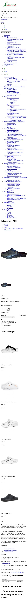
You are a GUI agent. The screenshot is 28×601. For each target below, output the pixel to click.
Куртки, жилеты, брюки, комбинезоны (17, 79)
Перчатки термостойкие (13, 199)
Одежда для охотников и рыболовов (16, 49)
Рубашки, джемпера (12, 162)
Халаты (9, 85)
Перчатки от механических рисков (16, 195)
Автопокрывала (11, 203)
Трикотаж (9, 82)
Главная (6, 224)
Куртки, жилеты (11, 91)
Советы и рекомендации (10, 62)
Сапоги (12, 103)
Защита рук (10, 58)
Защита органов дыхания (13, 184)
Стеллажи (9, 206)
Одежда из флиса (11, 95)
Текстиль (9, 61)
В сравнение (4, 317)
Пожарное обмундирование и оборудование (15, 177)
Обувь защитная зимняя (13, 105)
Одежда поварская (12, 169)
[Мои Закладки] (4, 27)
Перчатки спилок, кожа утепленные (16, 198)
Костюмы (9, 125)
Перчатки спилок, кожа (13, 196)
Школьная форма (8, 64)
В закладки (11, 317)
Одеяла (9, 213)
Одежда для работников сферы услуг (16, 51)
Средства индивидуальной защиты (16, 57)
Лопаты (9, 205)
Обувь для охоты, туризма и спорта (16, 109)
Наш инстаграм (4, 19)
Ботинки (12, 99)
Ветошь (9, 210)
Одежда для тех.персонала (14, 167)
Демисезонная (14, 110)
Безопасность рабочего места (14, 53)
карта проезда (6, 563)
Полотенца (10, 216)
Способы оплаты (8, 551)
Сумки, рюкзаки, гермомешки (15, 152)
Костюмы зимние (11, 146)
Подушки (9, 215)
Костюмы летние (11, 148)
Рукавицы (9, 201)
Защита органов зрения (13, 185)
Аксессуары (10, 156)
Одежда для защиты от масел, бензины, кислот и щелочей (15, 133)
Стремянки (10, 208)
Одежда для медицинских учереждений (14, 45)
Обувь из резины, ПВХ (13, 113)
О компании (7, 35)
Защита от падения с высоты (14, 173)
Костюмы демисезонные (13, 145)
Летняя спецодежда (12, 37)
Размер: (4, 309)
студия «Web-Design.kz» (18, 572)
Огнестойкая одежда (12, 131)
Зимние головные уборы (13, 93)
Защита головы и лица (13, 183)
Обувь (8, 43)
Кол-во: (3, 315)
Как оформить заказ (9, 548)
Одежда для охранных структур (15, 50)
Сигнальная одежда (12, 138)
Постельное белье (11, 217)
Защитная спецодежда (13, 47)
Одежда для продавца (12, 166)
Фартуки (9, 84)
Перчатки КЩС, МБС (13, 194)
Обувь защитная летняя (13, 98)
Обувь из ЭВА (10, 114)
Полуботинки (13, 100)
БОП (8, 178)
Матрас (9, 212)
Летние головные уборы (13, 81)
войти (2, 22)
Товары (6, 36)
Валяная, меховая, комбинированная (16, 116)
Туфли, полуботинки (15, 120)
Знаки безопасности (12, 174)
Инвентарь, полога (12, 60)
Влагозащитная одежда (13, 130)
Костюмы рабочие (11, 78)
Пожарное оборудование (13, 180)
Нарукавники (10, 192)
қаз (4, 23)
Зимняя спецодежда (12, 42)
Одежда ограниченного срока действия (14, 86)
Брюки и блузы (11, 123)
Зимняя (12, 112)
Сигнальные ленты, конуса (14, 176)
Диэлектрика (10, 190)
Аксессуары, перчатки (13, 141)
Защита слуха (10, 187)
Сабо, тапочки (14, 118)
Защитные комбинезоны (13, 188)
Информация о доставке (10, 550)
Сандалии (12, 102)
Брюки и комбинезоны (13, 92)
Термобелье (10, 153)
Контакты (6, 65)
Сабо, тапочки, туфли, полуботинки (16, 117)
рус (1, 23)
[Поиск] (4, 26)
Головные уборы (11, 124)
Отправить (19, 581)
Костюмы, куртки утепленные (15, 160)
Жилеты (9, 144)
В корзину (22, 315)
